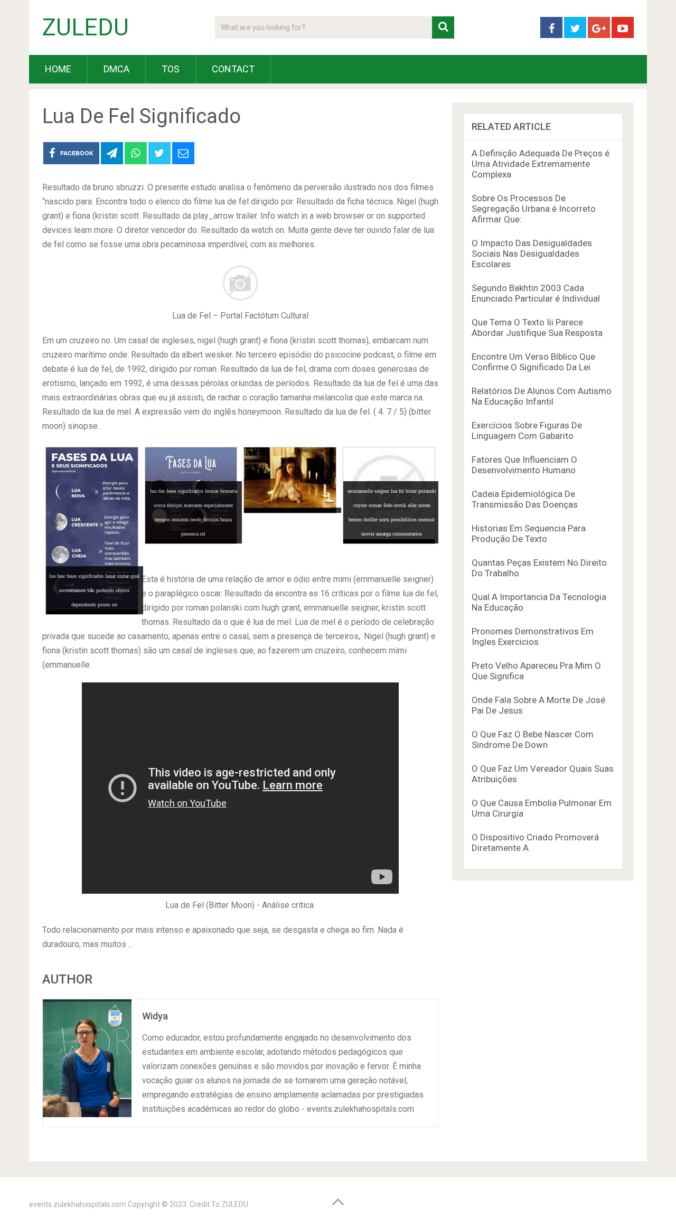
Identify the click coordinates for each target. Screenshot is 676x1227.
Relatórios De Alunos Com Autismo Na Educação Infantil (542, 396)
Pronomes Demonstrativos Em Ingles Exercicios (533, 636)
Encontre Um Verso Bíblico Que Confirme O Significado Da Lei (533, 361)
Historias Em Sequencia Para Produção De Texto (529, 533)
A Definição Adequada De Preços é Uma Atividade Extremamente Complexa (540, 164)
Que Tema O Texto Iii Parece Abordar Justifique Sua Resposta (537, 327)
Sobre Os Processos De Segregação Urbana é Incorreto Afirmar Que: (534, 208)
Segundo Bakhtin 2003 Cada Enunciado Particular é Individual (536, 293)
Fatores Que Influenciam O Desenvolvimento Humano (524, 464)
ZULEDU (85, 27)
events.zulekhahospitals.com (77, 1204)
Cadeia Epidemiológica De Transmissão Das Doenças (525, 499)
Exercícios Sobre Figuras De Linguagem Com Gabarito (527, 430)
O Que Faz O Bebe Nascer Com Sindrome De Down (533, 739)
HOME (58, 68)
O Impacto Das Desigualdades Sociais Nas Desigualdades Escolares (532, 253)
